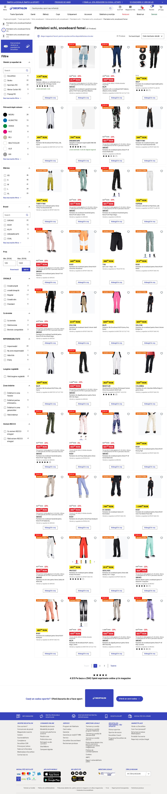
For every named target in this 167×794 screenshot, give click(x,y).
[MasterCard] (23, 774)
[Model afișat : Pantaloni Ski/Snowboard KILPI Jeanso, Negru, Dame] (81, 625)
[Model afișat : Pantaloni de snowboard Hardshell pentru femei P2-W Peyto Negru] (114, 195)
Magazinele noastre (24, 732)
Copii (58, 14)
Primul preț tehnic (23, 746)
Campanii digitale (46, 749)
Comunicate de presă (25, 729)
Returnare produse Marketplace (138, 732)
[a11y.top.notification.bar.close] (162, 2)
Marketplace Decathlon (25, 752)
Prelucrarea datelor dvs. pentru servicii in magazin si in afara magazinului (94, 745)
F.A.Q (107, 788)
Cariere (20, 735)
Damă (33, 14)
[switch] (6, 46)
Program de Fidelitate (71, 726)
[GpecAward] (78, 781)
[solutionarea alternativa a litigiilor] (106, 775)
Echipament (72, 14)
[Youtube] (76, 774)
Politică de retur (46, 739)
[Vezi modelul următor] (94, 562)
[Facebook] (72, 774)
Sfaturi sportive (114, 729)
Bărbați (46, 14)
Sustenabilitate (23, 738)
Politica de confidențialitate (92, 750)
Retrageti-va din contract (46, 743)
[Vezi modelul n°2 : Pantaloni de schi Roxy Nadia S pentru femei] (86, 438)
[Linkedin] (84, 774)
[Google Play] (52, 781)
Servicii (154, 14)
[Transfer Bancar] (34, 775)
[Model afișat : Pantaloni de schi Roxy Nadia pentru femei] (81, 438)
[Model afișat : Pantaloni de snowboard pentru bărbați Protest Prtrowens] (77, 562)
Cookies (89, 754)
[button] (16, 76)
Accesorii (88, 14)
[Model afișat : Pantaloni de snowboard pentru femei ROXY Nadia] (145, 256)
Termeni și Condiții (29, 788)
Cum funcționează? (138, 729)
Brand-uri (140, 14)
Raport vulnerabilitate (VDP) (94, 761)
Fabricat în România (24, 749)
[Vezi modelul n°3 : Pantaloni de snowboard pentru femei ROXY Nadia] (154, 256)
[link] (129, 699)
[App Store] (52, 775)
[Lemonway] (34, 779)
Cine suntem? (22, 726)
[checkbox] (16, 115)
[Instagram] (80, 774)
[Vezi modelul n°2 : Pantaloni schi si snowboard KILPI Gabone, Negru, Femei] (119, 71)
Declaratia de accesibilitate (85, 790)
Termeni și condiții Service (92, 738)
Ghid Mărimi (44, 746)
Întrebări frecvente (138, 736)
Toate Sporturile (16, 14)
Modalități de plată (47, 729)
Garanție (66, 732)
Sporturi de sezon (115, 732)
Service (65, 738)
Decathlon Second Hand (71, 740)
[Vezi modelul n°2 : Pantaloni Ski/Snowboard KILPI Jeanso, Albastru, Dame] (86, 625)
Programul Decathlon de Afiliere (117, 738)
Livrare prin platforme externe (48, 732)
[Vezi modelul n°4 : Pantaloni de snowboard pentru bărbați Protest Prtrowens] (90, 562)
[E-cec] (18, 780)
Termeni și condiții (92, 726)
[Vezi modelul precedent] (72, 562)
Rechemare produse (70, 743)
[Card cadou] (39, 774)
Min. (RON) (7, 259)
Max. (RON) (21, 259)
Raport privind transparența (120, 788)
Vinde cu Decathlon (138, 726)
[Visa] (18, 774)
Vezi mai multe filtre (11, 98)
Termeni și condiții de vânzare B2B (93, 734)
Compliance (21, 740)
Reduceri (125, 14)
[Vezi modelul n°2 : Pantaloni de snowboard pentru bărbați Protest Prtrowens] (81, 562)
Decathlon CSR (22, 743)
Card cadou (67, 729)
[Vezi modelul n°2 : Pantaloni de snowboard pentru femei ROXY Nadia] (150, 256)
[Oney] (23, 779)
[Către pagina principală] (18, 8)
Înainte (113, 666)
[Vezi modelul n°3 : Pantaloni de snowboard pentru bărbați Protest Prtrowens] (86, 562)
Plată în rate (44, 736)
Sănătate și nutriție (107, 14)
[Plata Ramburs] (28, 779)
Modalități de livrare (47, 726)
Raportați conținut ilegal (140, 739)
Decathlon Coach (115, 735)
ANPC (88, 757)
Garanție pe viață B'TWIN (72, 735)
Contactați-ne (22, 755)
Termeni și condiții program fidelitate (92, 730)
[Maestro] (28, 774)
